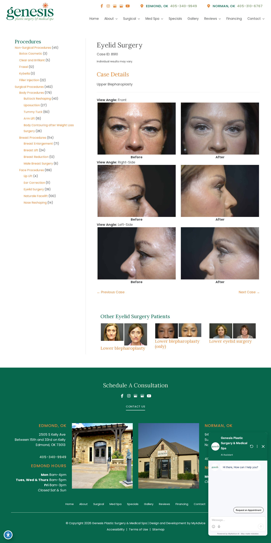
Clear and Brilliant (32, 60)
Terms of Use (138, 529)
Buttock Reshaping (37, 98)
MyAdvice (198, 523)
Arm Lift (29, 118)
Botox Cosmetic (30, 53)
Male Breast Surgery (38, 163)
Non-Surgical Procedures (33, 48)
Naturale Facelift (36, 196)
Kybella (24, 73)
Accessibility (116, 529)
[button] (135, 406)
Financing (182, 504)
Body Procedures (31, 93)
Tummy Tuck (33, 112)
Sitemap (158, 529)
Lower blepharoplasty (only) (177, 343)
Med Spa (115, 504)
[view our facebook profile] (102, 6)
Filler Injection (29, 80)
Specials (132, 504)
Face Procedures (31, 170)
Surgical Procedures (29, 87)
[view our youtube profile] (127, 6)
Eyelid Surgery (34, 189)
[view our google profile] (114, 6)
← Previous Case (110, 292)
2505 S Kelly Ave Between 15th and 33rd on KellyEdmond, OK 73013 (40, 439)
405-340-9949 (52, 457)
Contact (200, 504)
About (83, 504)
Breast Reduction (36, 157)
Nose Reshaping (35, 202)
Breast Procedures (32, 138)
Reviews (164, 504)
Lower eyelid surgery (230, 341)
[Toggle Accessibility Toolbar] (8, 534)
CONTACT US (135, 406)
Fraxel (23, 67)
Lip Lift (28, 176)
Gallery (148, 504)
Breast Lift (31, 150)
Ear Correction (34, 183)
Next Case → (249, 292)
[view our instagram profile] (108, 6)
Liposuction (32, 105)
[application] (116, 18)
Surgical (98, 504)
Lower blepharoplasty (122, 348)
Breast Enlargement (38, 143)
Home (69, 504)
